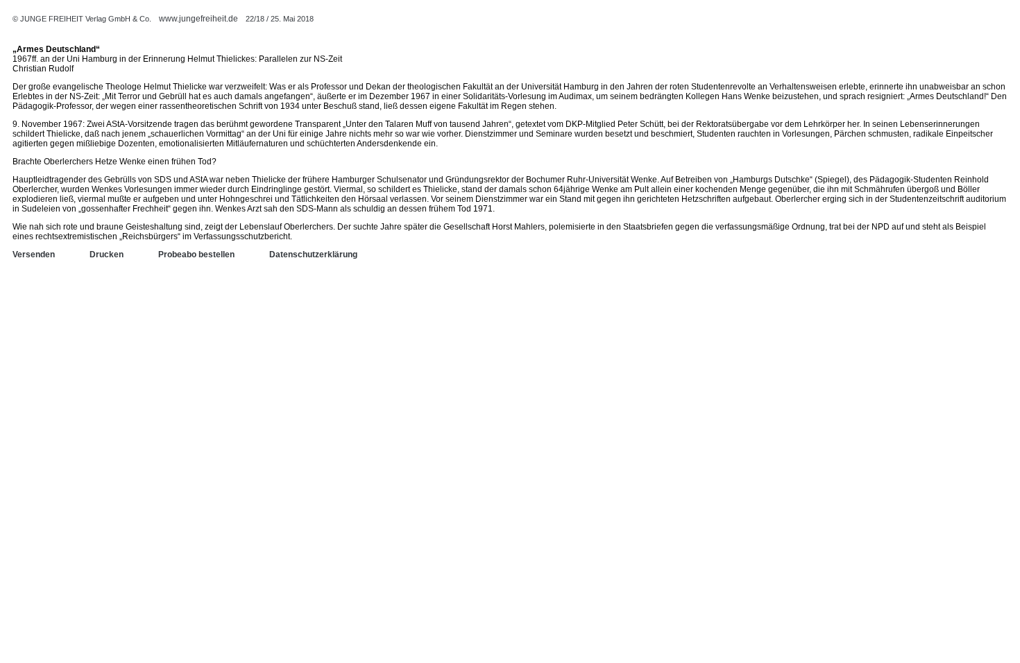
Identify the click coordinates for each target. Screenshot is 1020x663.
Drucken (107, 254)
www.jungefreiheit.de (198, 19)
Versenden (33, 254)
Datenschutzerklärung (313, 254)
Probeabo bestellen (196, 254)
